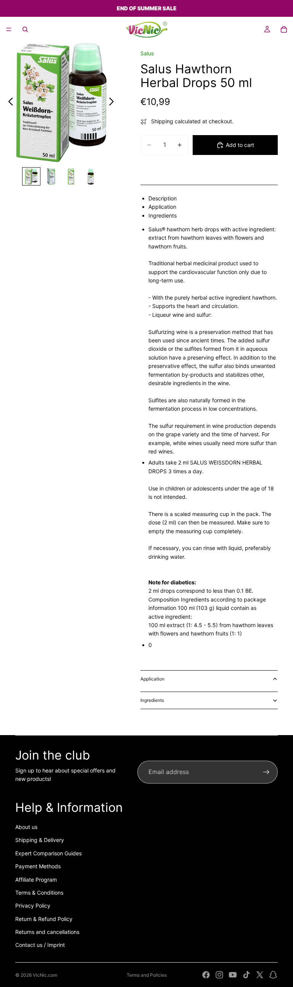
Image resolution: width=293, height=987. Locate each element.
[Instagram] (219, 974)
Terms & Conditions (39, 892)
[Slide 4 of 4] (90, 176)
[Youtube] (232, 974)
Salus (147, 53)
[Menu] (9, 29)
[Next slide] (113, 102)
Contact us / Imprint (40, 945)
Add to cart (240, 145)
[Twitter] (259, 974)
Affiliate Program (36, 879)
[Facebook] (206, 974)
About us (26, 827)
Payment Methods (38, 866)
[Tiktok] (246, 974)
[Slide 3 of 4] (71, 176)
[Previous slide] (8, 102)
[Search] (25, 29)
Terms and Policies (147, 975)
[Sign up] (266, 772)
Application (152, 679)
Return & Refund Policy (43, 919)
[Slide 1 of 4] (31, 176)
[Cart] (283, 29)
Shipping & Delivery (39, 840)
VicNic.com (45, 975)
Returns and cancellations (47, 932)
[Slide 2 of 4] (51, 176)
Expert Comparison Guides (48, 853)
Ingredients (152, 700)
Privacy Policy (32, 905)
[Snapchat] (273, 974)
